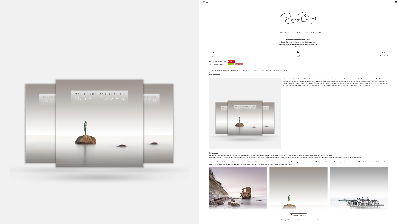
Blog (281, 32)
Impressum (311, 220)
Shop (312, 32)
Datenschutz (301, 220)
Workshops (298, 32)
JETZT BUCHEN (239, 64)
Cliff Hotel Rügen (253, 162)
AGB (317, 220)
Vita (277, 32)
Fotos (287, 32)
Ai (291, 32)
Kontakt (318, 32)
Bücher (306, 32)
